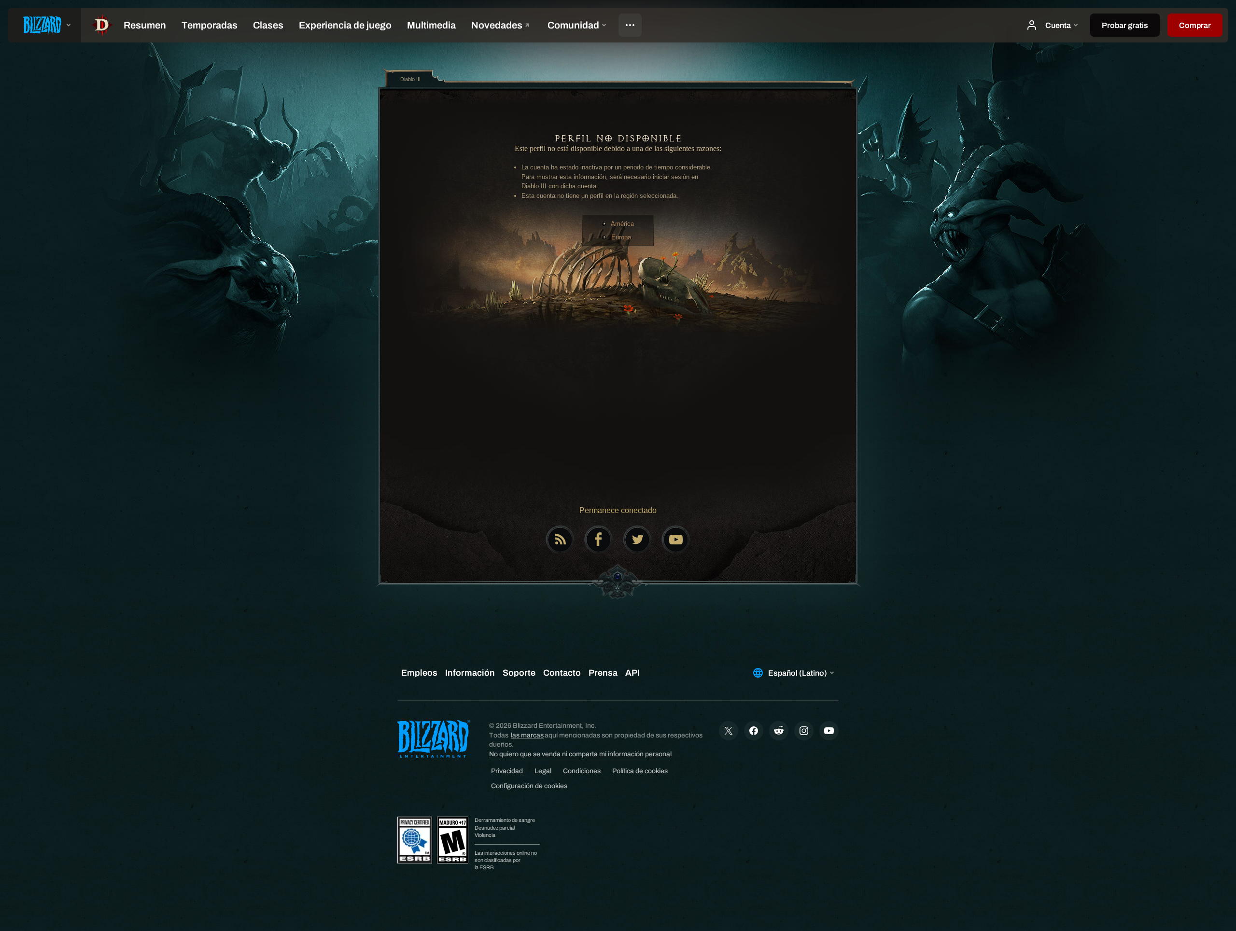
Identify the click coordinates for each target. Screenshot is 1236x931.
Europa (621, 237)
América (622, 223)
